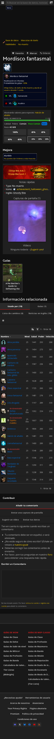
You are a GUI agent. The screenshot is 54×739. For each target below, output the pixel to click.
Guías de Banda (11, 660)
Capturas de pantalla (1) (27, 198)
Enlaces (46, 53)
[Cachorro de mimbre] (3, 364)
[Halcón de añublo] (3, 436)
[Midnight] (8, 674)
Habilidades (11, 44)
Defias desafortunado (16, 412)
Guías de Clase (10, 637)
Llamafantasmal (14, 443)
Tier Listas (8, 670)
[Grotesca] (3, 428)
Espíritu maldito (13, 421)
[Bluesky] (25, 725)
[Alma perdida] (3, 342)
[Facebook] (29, 725)
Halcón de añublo (15, 436)
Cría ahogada (13, 402)
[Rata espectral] (3, 457)
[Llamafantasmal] (3, 443)
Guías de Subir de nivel (14, 646)
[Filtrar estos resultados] (37, 329)
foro (50, 554)
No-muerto (23, 44)
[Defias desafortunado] (3, 411)
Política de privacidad (33, 713)
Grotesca (11, 428)
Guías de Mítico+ (11, 651)
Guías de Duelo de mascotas (39, 665)
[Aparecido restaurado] (3, 356)
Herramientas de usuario (37, 697)
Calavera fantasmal (11, 381)
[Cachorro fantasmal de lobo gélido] (3, 372)
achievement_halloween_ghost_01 (34, 189)
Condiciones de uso (27, 719)
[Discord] (15, 725)
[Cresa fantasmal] (3, 395)
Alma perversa (13, 349)
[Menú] (3, 2)
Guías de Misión (36, 656)
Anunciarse (38, 703)
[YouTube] (34, 725)
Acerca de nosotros (20, 703)
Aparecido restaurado (12, 356)
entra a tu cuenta (32, 603)
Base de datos (12, 40)
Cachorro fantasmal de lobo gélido (13, 372)
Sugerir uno (37, 249)
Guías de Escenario (37, 670)
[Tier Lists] (33, 684)
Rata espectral (13, 457)
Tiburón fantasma (11, 472)
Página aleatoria (38, 708)
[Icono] (7, 68)
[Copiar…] (33, 329)
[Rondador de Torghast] (3, 465)
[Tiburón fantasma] (3, 472)
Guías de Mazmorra (37, 646)
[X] (20, 725)
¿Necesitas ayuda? (13, 697)
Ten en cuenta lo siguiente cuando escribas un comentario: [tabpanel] (26, 566)
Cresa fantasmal (14, 395)
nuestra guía (21, 544)
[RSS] (39, 725)
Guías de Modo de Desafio (39, 674)
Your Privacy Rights (17, 708)
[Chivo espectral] (3, 388)
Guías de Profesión (12, 656)
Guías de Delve (10, 641)
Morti (9, 451)
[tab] (15, 306)
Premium (14, 713)
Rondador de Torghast (13, 465)
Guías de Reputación (38, 660)
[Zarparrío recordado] (3, 479)
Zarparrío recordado (12, 479)
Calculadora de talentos (15, 665)
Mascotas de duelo (29, 40)
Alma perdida (13, 342)
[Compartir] (51, 2)
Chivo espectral (14, 388)
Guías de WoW (10, 632)
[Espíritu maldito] (3, 420)
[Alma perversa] (3, 349)
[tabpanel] (27, 409)
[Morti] (3, 450)
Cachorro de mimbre (12, 364)
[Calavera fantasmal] (3, 381)
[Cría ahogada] (3, 402)
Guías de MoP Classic (39, 632)
